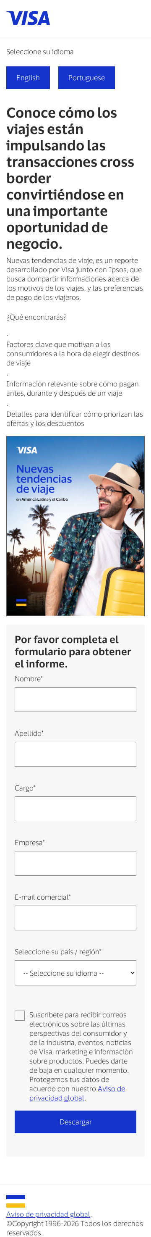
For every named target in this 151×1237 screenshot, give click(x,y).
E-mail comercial (42, 897)
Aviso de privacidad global (48, 1214)
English (28, 77)
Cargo (25, 787)
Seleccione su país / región (58, 951)
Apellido (29, 733)
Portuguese (86, 77)
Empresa (29, 842)
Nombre (28, 678)
